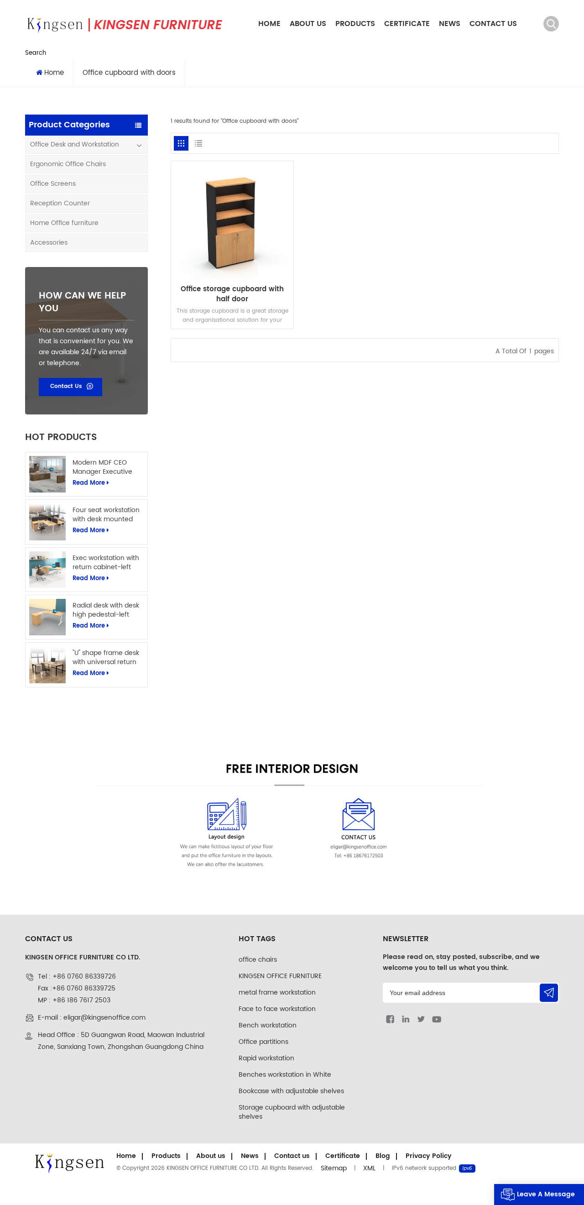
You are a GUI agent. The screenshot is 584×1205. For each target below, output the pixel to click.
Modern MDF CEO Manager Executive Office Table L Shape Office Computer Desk (107, 467)
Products (355, 24)
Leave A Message (546, 1194)
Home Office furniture (64, 223)
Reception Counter (60, 203)
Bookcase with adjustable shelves (291, 1091)
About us (308, 24)
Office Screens (53, 183)
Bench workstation (268, 1025)
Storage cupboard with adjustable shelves (292, 1112)
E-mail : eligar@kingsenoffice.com (92, 1017)
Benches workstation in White (285, 1074)
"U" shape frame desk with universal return (106, 658)
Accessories (49, 242)
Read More (89, 483)
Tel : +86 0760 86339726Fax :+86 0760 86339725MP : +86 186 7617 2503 (77, 988)
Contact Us (66, 386)
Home (269, 24)
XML (369, 1168)
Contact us (493, 24)
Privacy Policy (429, 1156)
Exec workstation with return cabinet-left (106, 563)
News (449, 24)
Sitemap (334, 1168)
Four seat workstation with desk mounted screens (106, 515)
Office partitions (263, 1042)
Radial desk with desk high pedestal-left (106, 610)
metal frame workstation (277, 992)
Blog (382, 1156)
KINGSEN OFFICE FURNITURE (280, 976)
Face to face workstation (277, 1009)
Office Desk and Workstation (74, 144)
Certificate (407, 24)
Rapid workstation (266, 1058)
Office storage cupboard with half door (232, 294)
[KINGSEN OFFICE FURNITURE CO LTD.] (123, 23)
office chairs (258, 959)
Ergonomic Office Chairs (68, 164)
